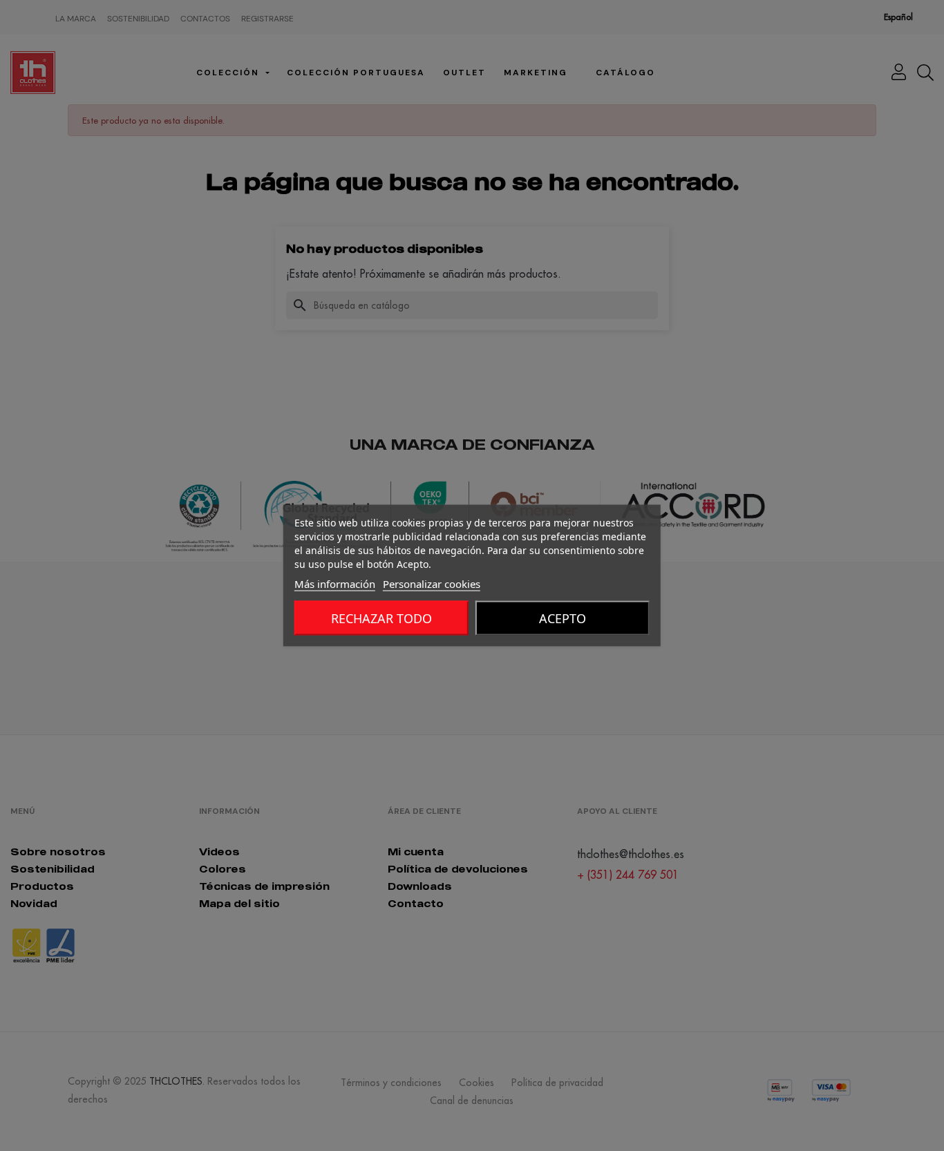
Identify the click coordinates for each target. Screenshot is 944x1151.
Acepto (562, 618)
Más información (334, 584)
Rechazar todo (381, 618)
